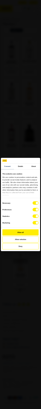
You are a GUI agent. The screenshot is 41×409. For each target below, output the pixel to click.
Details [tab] (20, 166)
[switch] (36, 209)
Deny (20, 246)
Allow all (20, 232)
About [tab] (33, 166)
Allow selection (20, 239)
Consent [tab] (7, 166)
